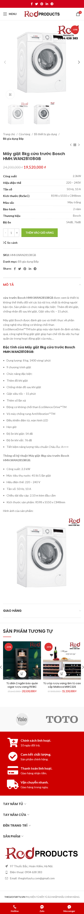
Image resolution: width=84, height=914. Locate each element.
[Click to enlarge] (10, 94)
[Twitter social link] (36, 4)
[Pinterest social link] (41, 4)
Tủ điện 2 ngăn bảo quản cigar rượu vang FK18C (22, 685)
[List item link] (42, 872)
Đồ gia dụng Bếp (13, 138)
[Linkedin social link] (46, 4)
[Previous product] (71, 145)
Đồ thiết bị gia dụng (45, 134)
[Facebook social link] (32, 4)
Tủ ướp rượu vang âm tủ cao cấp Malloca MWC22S (62, 685)
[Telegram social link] (52, 4)
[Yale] (22, 719)
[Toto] (62, 719)
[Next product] (79, 145)
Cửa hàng (25, 134)
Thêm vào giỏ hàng (39, 232)
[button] (22, 673)
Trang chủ (9, 134)
